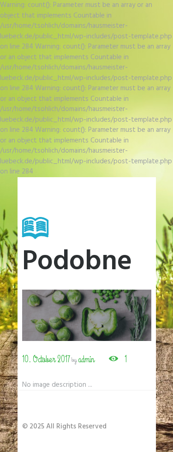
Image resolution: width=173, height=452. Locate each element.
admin (86, 359)
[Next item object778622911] (119, 316)
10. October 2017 (46, 359)
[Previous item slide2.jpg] (54, 316)
